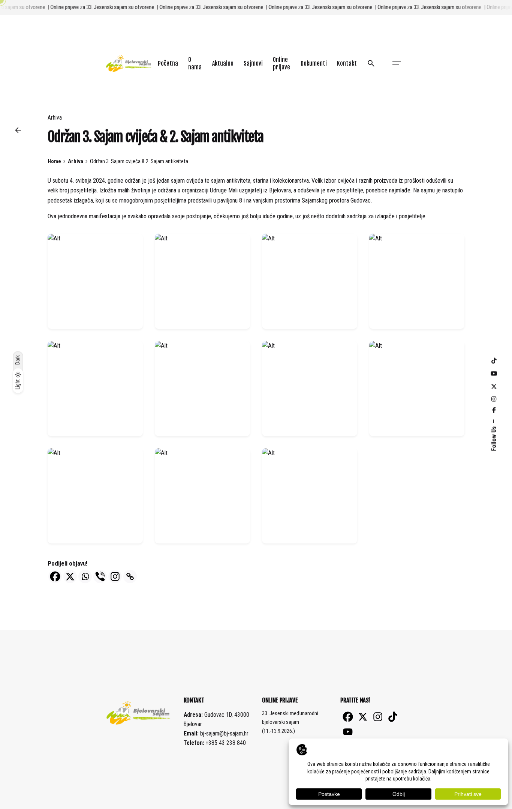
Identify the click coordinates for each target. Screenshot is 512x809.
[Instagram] (115, 576)
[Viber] (100, 576)
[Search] (371, 63)
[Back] (17, 130)
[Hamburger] (396, 63)
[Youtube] (348, 731)
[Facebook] (55, 576)
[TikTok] (393, 716)
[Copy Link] (130, 576)
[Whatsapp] (85, 576)
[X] (70, 576)
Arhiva (55, 117)
